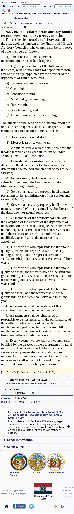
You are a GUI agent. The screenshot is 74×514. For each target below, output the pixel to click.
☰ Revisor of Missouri (15, 3)
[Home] (3, 6)
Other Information (20, 440)
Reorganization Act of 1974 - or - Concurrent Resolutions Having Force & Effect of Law (35, 415)
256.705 (37, 156)
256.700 (18, 156)
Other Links (15, 446)
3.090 (42, 421)
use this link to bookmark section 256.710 (32, 383)
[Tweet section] (31, 507)
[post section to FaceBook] (19, 507)
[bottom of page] (24, 27)
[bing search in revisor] (62, 507)
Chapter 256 (20, 17)
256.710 (5, 397)
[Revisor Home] (6, 507)
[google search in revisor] (55, 506)
